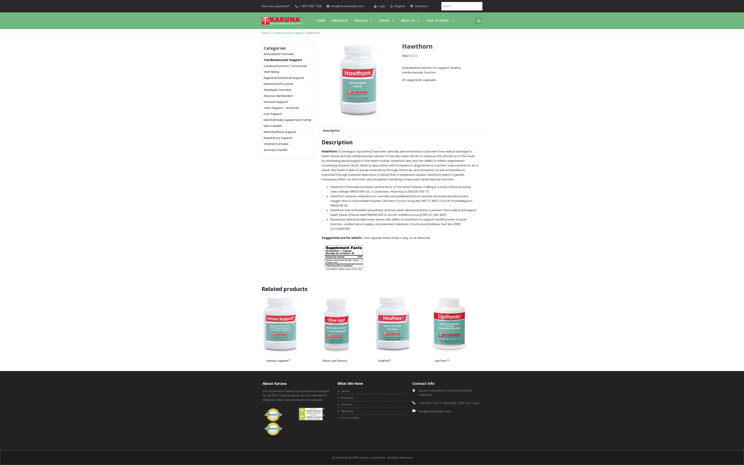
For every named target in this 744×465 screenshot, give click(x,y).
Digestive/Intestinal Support (284, 78)
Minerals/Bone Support (280, 132)
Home (321, 21)
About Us (408, 21)
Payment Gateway (273, 437)
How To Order (437, 21)
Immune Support (276, 102)
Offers (384, 21)
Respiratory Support (278, 138)
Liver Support (273, 114)
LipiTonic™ (442, 361)
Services (361, 21)
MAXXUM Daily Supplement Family (287, 120)
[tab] (331, 130)
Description (331, 131)
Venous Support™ (278, 361)
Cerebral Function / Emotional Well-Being (285, 69)
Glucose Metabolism (278, 96)
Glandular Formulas (277, 90)
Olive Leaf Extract (334, 361)
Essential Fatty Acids (278, 84)
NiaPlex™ (385, 361)
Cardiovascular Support (288, 33)
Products (340, 21)
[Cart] (479, 21)
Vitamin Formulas (276, 144)
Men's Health (273, 126)
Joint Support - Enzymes (281, 108)
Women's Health (276, 150)
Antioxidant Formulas (279, 54)
